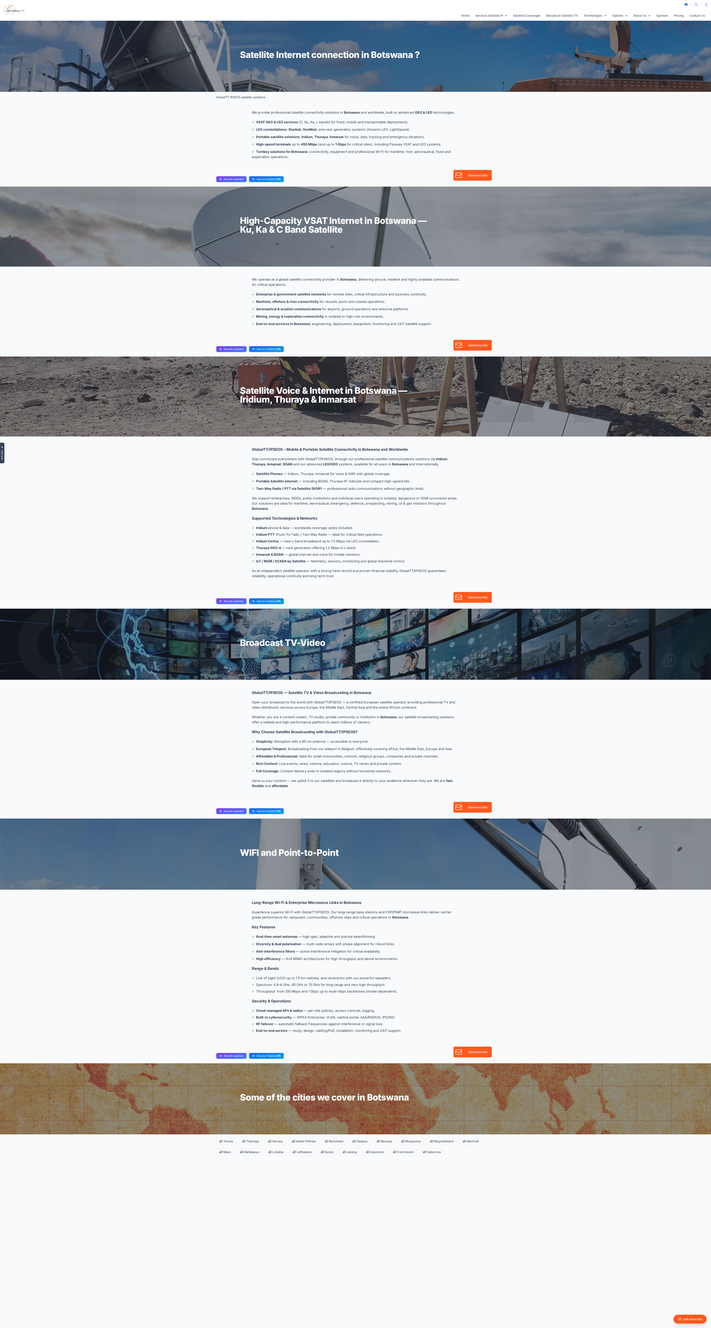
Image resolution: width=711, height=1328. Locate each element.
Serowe (277, 1141)
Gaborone (376, 1152)
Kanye (328, 1152)
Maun (226, 1152)
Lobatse (277, 1152)
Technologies (593, 15)
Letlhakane (304, 1152)
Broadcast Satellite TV (562, 15)
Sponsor (662, 15)
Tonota (227, 1141)
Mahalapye (251, 1152)
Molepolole (412, 1141)
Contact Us (697, 15)
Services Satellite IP (489, 15)
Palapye (362, 1141)
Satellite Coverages (526, 15)
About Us (639, 15)
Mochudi (472, 1141)
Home (465, 15)
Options (617, 15)
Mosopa (386, 1141)
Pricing (679, 15)
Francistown (405, 1152)
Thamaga (252, 1141)
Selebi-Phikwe (305, 1141)
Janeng (351, 1152)
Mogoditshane (443, 1141)
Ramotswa (335, 1141)
